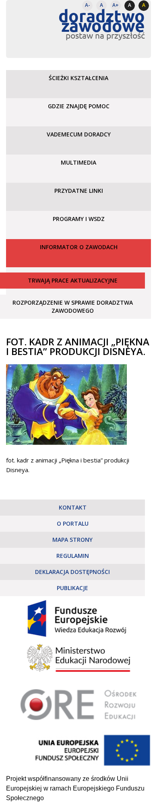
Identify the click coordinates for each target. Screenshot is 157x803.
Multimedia (78, 162)
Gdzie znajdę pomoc (78, 106)
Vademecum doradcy (79, 134)
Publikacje (72, 588)
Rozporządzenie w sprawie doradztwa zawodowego (72, 306)
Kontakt (73, 507)
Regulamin (72, 555)
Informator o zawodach (79, 247)
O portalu (73, 523)
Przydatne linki (78, 190)
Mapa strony (72, 539)
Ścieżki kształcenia (78, 78)
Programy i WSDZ (79, 219)
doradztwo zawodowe (101, 20)
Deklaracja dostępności (72, 572)
